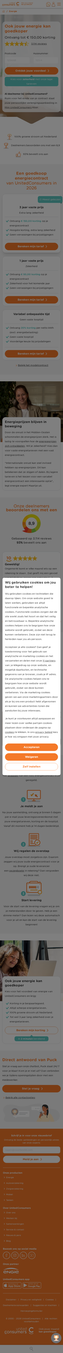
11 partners (49, 660)
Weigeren (31, 756)
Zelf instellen (31, 766)
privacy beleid (43, 732)
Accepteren (32, 747)
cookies (9, 732)
